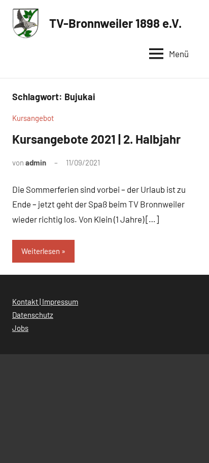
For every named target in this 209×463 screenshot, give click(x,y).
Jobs (20, 327)
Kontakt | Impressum (45, 301)
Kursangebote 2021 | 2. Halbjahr (96, 139)
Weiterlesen (40, 251)
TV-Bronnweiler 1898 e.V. (115, 23)
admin (35, 162)
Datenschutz (32, 314)
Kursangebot (33, 117)
